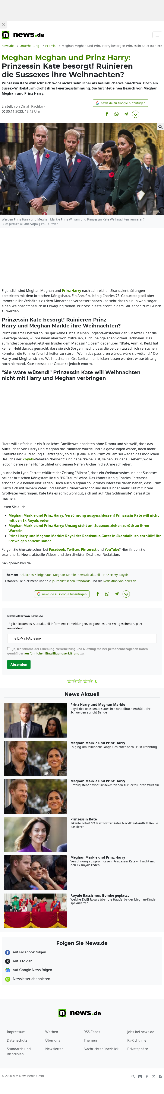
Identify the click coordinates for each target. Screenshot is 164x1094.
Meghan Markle (64, 575)
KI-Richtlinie (136, 1040)
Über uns (52, 1040)
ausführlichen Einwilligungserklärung (51, 653)
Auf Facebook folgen (29, 952)
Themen (90, 1040)
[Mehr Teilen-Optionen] (135, 114)
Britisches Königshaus (35, 575)
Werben (51, 1031)
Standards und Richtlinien (19, 1051)
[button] (120, 103)
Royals (124, 575)
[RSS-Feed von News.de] (160, 1076)
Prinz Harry (110, 575)
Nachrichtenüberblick (101, 1048)
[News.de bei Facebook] (147, 1076)
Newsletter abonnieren (31, 978)
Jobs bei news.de (140, 1031)
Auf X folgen (22, 961)
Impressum (16, 1031)
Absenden (18, 664)
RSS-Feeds (92, 1031)
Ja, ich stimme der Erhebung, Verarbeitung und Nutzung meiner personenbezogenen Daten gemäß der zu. (77, 651)
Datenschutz (17, 1040)
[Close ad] (3, 24)
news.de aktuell (89, 575)
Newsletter (54, 1048)
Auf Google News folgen (32, 969)
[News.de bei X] (153, 1076)
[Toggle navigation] (157, 35)
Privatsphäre (137, 1048)
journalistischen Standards (71, 581)
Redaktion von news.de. (120, 581)
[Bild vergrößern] (160, 126)
